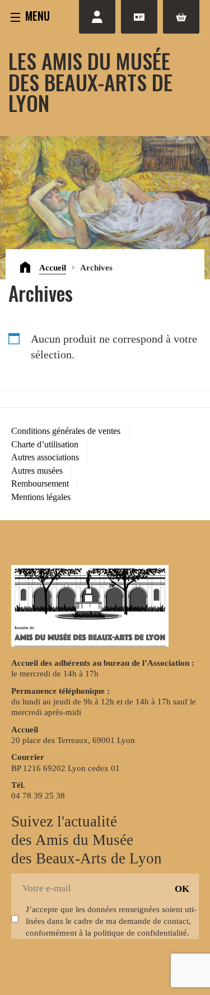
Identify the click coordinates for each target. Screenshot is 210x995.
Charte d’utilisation (44, 444)
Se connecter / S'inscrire (97, 17)
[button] (30, 15)
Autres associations (45, 457)
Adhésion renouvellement (139, 17)
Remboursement (40, 483)
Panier (181, 17)
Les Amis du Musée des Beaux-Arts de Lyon (90, 81)
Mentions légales (41, 497)
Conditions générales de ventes (65, 431)
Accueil (52, 267)
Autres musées (37, 470)
